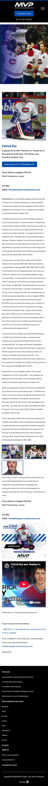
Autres (4, 721)
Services (6, 672)
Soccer (4, 740)
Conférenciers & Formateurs (12, 682)
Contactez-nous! (24, 13)
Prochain (42, 118)
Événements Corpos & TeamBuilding (15, 696)
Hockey (4, 716)
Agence (5, 749)
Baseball (5, 706)
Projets (5, 745)
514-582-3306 (24, 19)
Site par (22, 782)
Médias (4, 735)
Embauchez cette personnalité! (20, 164)
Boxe (4, 711)
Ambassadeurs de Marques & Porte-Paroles (17, 677)
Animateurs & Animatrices (11, 686)
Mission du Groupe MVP (10, 755)
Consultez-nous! (9, 765)
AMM (3, 725)
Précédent (6, 118)
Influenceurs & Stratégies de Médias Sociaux (18, 691)
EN (31, 19)
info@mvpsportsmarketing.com (24, 189)
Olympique (6, 730)
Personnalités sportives (13, 701)
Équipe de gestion (8, 760)
